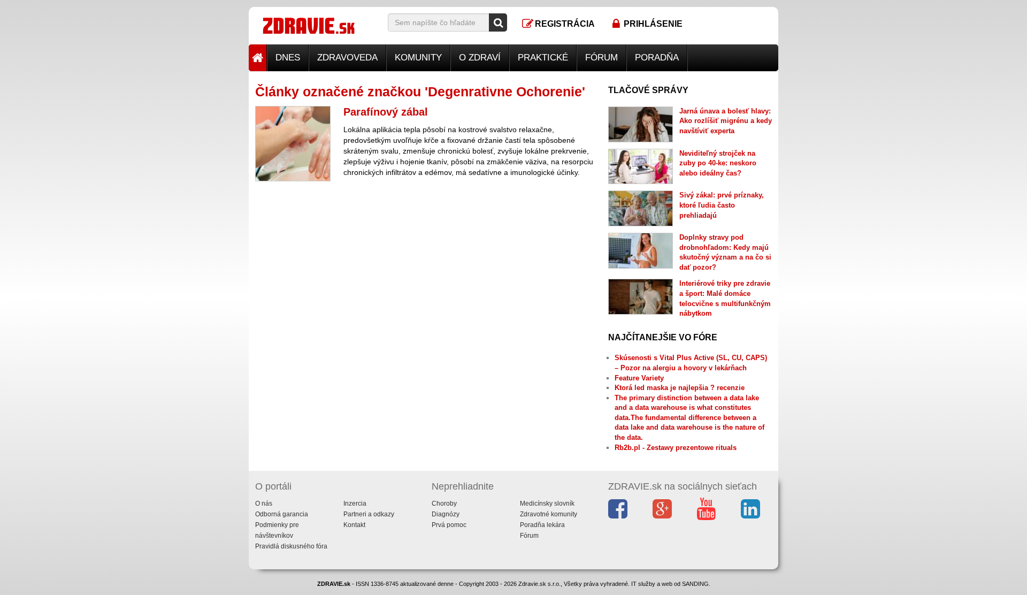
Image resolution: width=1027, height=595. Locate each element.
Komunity (418, 57)
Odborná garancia (281, 514)
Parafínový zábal (385, 112)
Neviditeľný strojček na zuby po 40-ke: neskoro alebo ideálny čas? (717, 163)
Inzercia (354, 503)
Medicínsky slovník (547, 503)
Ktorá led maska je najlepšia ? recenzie (680, 388)
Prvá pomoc (449, 525)
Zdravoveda (347, 57)
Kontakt (354, 525)
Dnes (287, 57)
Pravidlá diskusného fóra (291, 546)
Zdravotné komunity (548, 514)
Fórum (601, 57)
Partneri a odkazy (368, 514)
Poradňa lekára (542, 525)
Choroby (444, 503)
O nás (263, 503)
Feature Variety (639, 378)
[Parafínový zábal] (293, 143)
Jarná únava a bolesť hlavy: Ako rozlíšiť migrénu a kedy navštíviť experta (725, 121)
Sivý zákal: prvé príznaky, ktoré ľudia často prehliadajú (721, 205)
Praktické (543, 57)
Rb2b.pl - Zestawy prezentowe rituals (676, 448)
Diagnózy (445, 514)
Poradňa (657, 57)
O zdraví (480, 57)
